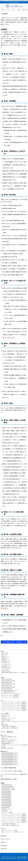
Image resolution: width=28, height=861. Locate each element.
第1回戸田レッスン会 (6, 809)
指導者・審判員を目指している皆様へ (9, 779)
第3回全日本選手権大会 (7, 685)
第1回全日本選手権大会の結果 (8, 680)
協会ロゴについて (6, 656)
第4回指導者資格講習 (6, 796)
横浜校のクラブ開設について (8, 741)
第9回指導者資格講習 (6, 804)
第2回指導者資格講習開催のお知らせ (10, 754)
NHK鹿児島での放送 (6, 667)
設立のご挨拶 (5, 653)
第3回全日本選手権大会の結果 (8, 687)
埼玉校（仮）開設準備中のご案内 (9, 736)
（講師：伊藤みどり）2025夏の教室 (9, 728)
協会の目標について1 (6, 666)
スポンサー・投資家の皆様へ (7, 731)
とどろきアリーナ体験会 (7, 812)
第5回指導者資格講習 (6, 797)
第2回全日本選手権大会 (7, 682)
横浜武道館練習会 (6, 807)
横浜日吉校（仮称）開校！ (7, 748)
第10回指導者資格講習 (7, 805)
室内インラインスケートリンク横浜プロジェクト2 (13, 831)
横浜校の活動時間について (7, 743)
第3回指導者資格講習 (6, 794)
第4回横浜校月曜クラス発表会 (8, 787)
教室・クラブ (4, 735)
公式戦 (2, 9)
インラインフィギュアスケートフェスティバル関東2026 (14, 710)
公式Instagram (4, 845)
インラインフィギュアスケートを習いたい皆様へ (11, 771)
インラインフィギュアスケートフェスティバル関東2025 (14, 708)
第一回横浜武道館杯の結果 (7, 692)
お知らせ (3, 651)
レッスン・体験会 (5, 713)
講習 (19, 9)
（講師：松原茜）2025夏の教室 (9, 726)
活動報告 (3, 783)
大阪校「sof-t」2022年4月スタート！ (10, 740)
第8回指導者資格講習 (6, 802)
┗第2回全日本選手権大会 (6, 784)
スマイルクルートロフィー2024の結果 (10, 697)
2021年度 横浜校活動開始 (7, 786)
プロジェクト (4, 828)
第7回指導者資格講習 (6, 800)
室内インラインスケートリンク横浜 (9, 830)
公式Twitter (3, 842)
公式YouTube (4, 848)
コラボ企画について (6, 662)
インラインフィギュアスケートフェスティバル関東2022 (14, 701)
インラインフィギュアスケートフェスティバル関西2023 (14, 703)
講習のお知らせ (4, 751)
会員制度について (6, 658)
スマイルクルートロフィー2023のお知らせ (11, 693)
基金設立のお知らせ (6, 670)
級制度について (5, 659)
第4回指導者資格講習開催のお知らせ (10, 757)
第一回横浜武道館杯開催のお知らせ (9, 690)
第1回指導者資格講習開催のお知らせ (10, 753)
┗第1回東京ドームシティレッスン (8, 718)
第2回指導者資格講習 (6, 792)
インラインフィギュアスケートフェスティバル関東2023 (14, 705)
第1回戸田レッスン (6, 715)
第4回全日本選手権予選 (7, 688)
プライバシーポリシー (5, 839)
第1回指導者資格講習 (6, 791)
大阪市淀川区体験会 (6, 719)
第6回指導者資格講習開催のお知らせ (10, 761)
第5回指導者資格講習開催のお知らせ (10, 759)
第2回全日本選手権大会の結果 (8, 684)
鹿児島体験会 (5, 724)
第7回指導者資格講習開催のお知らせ (10, 762)
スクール (13, 9)
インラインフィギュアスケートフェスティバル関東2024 (14, 706)
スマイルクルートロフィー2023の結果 (10, 695)
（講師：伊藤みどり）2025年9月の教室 (10, 825)
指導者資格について (6, 661)
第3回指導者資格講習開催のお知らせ (10, 756)
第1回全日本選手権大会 (7, 679)
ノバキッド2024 (5, 669)
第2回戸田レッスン (6, 716)
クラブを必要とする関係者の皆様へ (8, 767)
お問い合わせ (24, 9)
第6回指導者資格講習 (6, 799)
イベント (8, 9)
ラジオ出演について (6, 664)
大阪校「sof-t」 (5, 738)
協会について (5, 654)
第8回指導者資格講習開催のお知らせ (10, 764)
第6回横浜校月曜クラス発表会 (8, 789)
